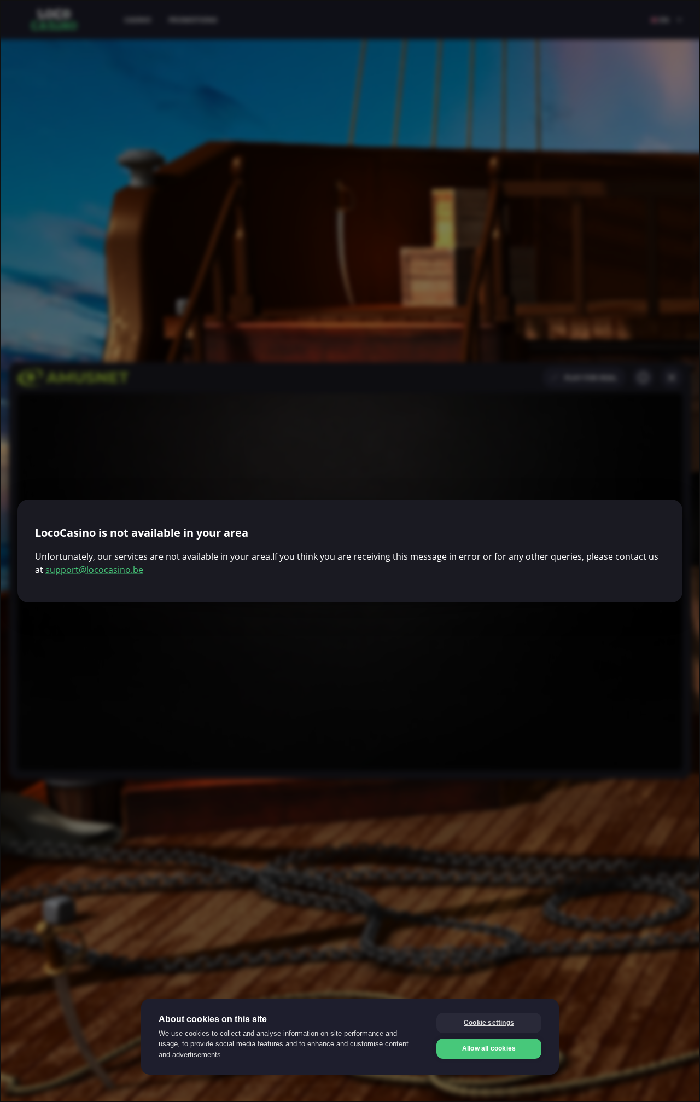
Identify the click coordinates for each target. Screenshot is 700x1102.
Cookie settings (489, 1022)
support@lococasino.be (94, 570)
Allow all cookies (489, 1048)
